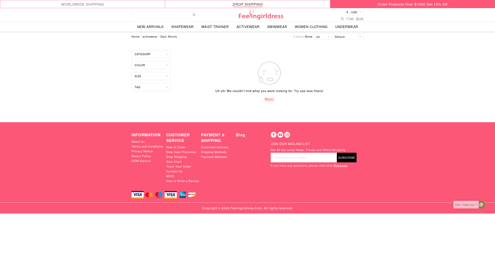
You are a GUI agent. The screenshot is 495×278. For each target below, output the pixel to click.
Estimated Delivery (215, 147)
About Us (138, 141)
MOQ (170, 176)
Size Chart (174, 161)
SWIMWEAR (277, 26)
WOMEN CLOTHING (311, 26)
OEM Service (141, 161)
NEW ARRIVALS (150, 26)
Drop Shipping (176, 157)
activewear (150, 36)
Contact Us (174, 171)
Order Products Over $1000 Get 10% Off (413, 4)
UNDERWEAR (346, 26)
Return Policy (141, 156)
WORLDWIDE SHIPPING (82, 4)
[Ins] (287, 135)
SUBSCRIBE (346, 157)
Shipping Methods (214, 152)
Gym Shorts (168, 36)
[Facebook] (274, 135)
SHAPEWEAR (182, 26)
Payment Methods (214, 157)
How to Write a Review (182, 181)
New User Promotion (181, 152)
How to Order (176, 147)
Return (269, 99)
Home (135, 36)
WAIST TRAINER (215, 26)
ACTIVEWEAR (247, 26)
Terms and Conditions (147, 146)
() (352, 19)
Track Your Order (178, 166)
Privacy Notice (142, 151)
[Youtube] (280, 135)
